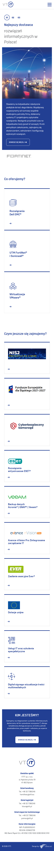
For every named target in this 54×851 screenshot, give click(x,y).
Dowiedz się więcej (17, 142)
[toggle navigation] (49, 4)
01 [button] (7, 18)
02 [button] (13, 18)
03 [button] (19, 18)
